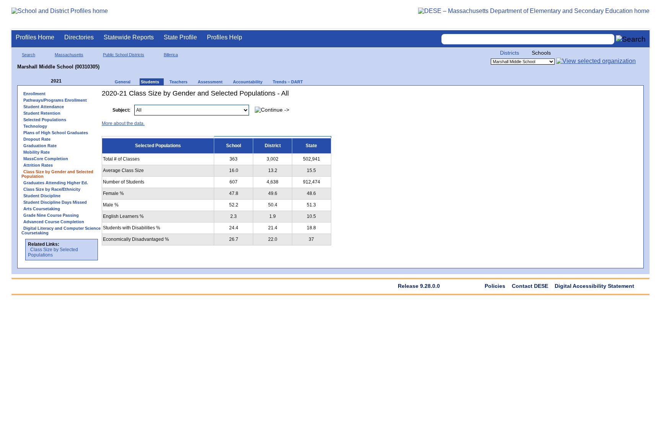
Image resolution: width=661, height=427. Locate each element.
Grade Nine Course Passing (51, 215)
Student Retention (41, 113)
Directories (79, 37)
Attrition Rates (38, 165)
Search (28, 54)
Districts (509, 53)
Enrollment (34, 93)
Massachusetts (69, 54)
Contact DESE (530, 286)
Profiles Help (224, 37)
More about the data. (123, 123)
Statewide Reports (129, 37)
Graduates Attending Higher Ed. (55, 182)
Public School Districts (123, 54)
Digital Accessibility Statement (594, 286)
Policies (495, 286)
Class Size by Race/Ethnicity (51, 189)
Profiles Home (35, 37)
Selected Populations (44, 119)
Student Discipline (41, 195)
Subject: (121, 110)
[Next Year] (72, 81)
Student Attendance (43, 106)
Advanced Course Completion (53, 221)
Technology (35, 126)
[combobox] (527, 39)
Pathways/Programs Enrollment (55, 100)
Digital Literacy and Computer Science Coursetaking (61, 230)
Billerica (171, 54)
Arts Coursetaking (41, 208)
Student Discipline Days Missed (55, 202)
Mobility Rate (36, 152)
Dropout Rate (36, 139)
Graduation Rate (40, 145)
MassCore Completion (45, 158)
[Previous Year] (45, 81)
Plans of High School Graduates (55, 132)
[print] (591, 106)
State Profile (180, 37)
